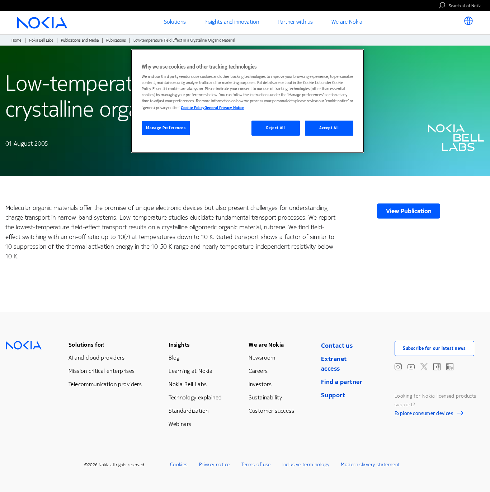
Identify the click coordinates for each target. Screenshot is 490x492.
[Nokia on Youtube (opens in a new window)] (411, 366)
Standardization (188, 410)
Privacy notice (214, 464)
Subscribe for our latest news (434, 348)
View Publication (409, 211)
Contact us (337, 345)
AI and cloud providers (96, 357)
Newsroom (262, 357)
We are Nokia (266, 344)
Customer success (271, 410)
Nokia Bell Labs (41, 40)
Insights (179, 344)
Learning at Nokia (190, 370)
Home (16, 40)
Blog (174, 357)
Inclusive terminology (306, 464)
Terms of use (256, 464)
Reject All (275, 128)
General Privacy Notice (224, 108)
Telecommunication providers (105, 384)
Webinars (180, 424)
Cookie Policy (192, 108)
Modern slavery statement (370, 464)
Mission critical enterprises (102, 370)
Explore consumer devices (424, 414)
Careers (258, 370)
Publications (116, 40)
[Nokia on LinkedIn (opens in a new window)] (449, 366)
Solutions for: (87, 344)
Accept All (329, 128)
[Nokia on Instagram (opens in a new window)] (398, 366)
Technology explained (195, 397)
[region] (247, 101)
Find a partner (341, 382)
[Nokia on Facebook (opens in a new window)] (436, 366)
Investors (260, 384)
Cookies (179, 464)
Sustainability (265, 397)
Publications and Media (80, 40)
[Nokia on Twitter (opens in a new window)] (424, 366)
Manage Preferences (165, 128)
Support (333, 395)
